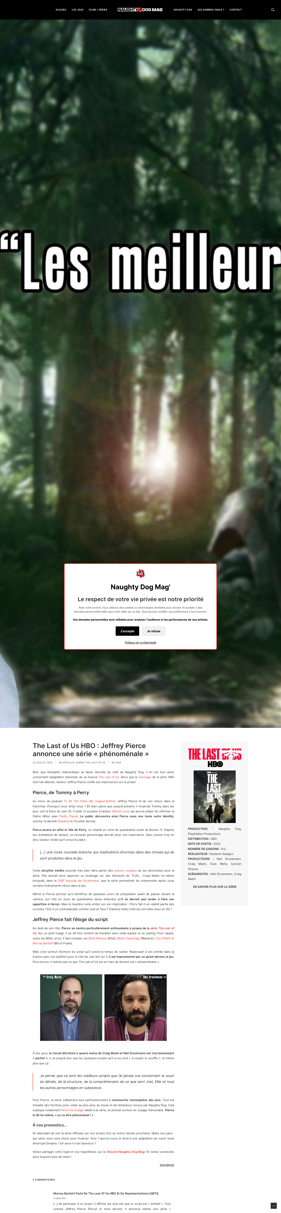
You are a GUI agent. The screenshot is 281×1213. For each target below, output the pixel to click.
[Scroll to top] (274, 1205)
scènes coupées (125, 870)
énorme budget (73, 1110)
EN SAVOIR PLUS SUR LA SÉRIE (214, 887)
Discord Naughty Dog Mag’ (126, 1152)
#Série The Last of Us (91, 762)
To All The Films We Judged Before (89, 801)
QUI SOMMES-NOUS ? (211, 9)
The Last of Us (108, 777)
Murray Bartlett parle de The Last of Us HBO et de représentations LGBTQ (105, 1193)
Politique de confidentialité (140, 642)
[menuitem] (61, 9)
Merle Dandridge (128, 938)
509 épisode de (78, 880)
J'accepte (127, 631)
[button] (273, 9)
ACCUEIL (61, 9)
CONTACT (236, 9)
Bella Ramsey (98, 938)
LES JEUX (78, 9)
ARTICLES (68, 762)
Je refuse (153, 631)
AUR (118, 762)
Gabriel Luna (120, 811)
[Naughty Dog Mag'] (140, 9)
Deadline (64, 821)
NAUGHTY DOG (183, 9)
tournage (145, 777)
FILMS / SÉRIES (98, 9)
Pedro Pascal (68, 816)
